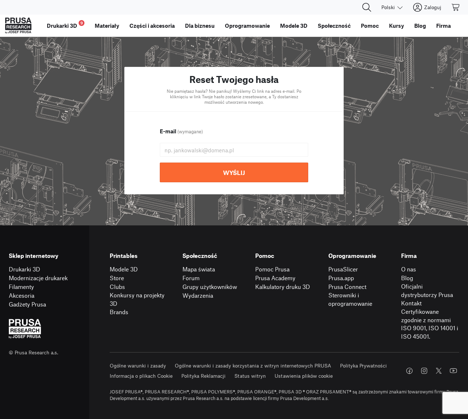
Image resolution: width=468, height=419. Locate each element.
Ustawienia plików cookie (304, 376)
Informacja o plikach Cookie (141, 376)
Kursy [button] (396, 25)
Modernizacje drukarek (38, 277)
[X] (439, 371)
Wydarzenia (197, 295)
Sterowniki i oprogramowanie (350, 299)
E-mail (181, 131)
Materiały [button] (107, 25)
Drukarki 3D (24, 269)
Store (117, 277)
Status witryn (250, 376)
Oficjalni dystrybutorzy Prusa (427, 290)
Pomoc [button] (370, 25)
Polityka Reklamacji (203, 376)
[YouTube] (453, 371)
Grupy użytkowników (209, 286)
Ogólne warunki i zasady (138, 365)
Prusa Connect (347, 286)
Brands (119, 311)
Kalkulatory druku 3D (282, 286)
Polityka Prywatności (363, 365)
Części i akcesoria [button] (152, 25)
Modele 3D (124, 269)
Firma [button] (443, 25)
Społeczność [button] (334, 25)
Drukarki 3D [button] (65, 24)
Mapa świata (198, 269)
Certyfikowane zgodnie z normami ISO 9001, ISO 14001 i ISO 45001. (429, 324)
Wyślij (234, 172)
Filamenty (21, 286)
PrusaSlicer (343, 269)
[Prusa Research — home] (18, 25)
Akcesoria (21, 295)
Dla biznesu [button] (200, 25)
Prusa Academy (275, 277)
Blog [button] (420, 25)
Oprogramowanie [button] (247, 25)
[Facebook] (409, 371)
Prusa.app (341, 277)
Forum (191, 277)
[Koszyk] (456, 7)
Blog (407, 277)
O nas (408, 269)
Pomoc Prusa (272, 269)
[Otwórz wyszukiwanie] (366, 7)
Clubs (117, 286)
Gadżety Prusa (27, 304)
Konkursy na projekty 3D (137, 299)
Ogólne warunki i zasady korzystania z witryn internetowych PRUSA (253, 365)
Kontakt (411, 303)
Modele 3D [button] (293, 25)
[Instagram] (424, 371)
